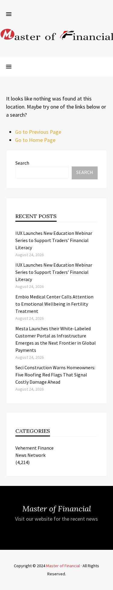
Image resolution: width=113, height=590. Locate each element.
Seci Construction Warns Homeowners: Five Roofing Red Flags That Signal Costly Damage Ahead (55, 374)
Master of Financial (63, 565)
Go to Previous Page (38, 131)
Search (22, 163)
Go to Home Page (35, 139)
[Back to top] (107, 584)
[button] (8, 14)
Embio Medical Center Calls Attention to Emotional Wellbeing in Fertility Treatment (54, 304)
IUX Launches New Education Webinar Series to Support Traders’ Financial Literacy (53, 240)
